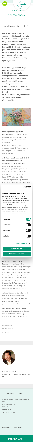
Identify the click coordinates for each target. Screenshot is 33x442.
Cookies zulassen (16, 249)
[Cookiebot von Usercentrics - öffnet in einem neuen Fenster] (23, 187)
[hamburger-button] (4, 3)
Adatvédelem (18, 427)
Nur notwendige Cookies (17, 254)
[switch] (28, 224)
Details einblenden (21, 243)
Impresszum (6, 427)
